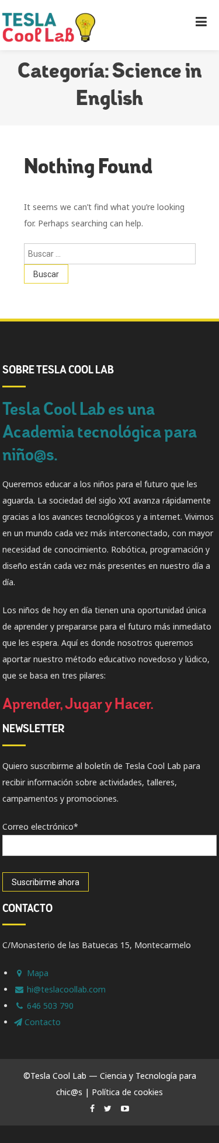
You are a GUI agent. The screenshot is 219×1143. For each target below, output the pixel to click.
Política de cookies (127, 1091)
